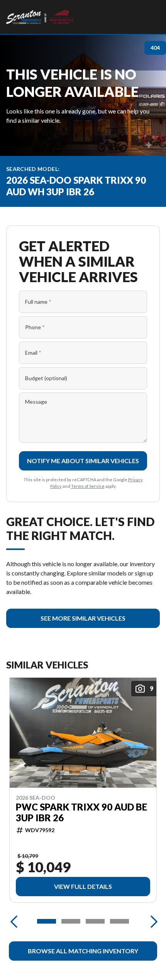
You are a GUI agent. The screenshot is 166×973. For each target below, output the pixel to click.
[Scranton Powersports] (40, 17)
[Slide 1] (46, 921)
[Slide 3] (95, 921)
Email (33, 352)
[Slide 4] (119, 921)
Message (36, 401)
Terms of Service (88, 486)
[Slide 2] (70, 921)
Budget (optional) (46, 378)
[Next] (152, 921)
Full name (38, 301)
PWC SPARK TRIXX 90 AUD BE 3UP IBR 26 (81, 812)
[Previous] (14, 921)
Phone (35, 327)
